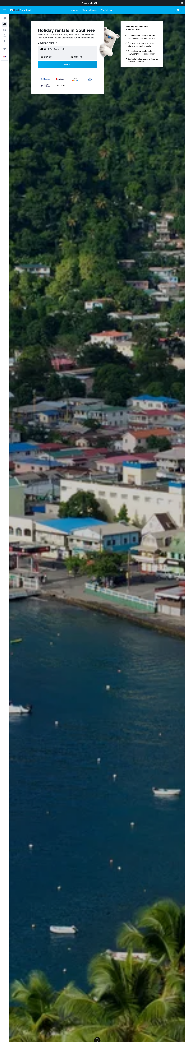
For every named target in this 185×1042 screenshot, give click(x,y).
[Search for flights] (4, 18)
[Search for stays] (4, 24)
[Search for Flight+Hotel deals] (4, 35)
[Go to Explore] (4, 41)
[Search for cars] (4, 29)
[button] (182, 3)
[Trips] (4, 49)
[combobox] (47, 42)
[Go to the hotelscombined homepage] (20, 10)
